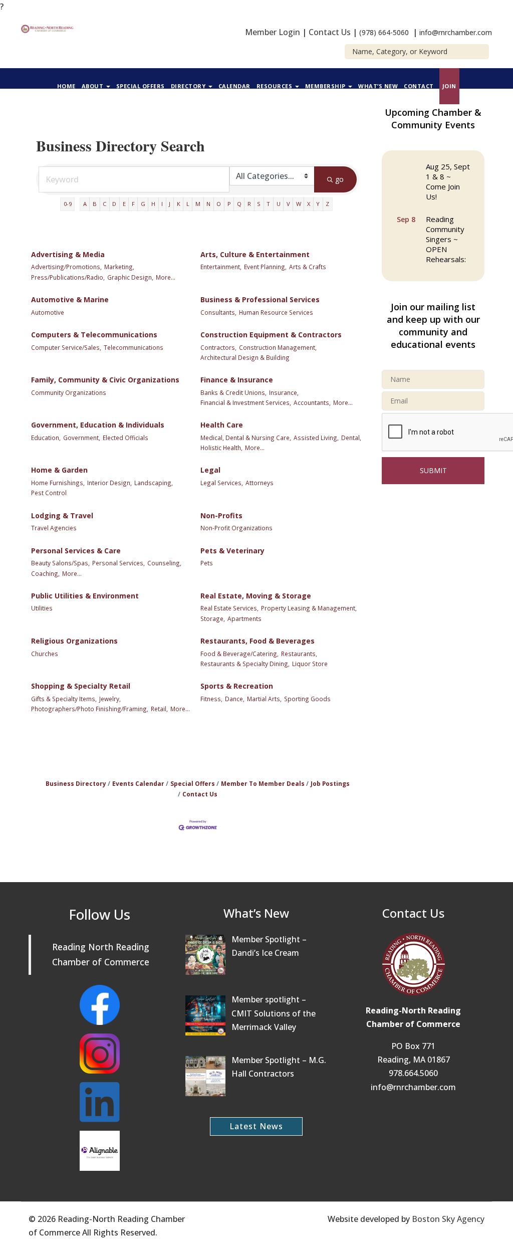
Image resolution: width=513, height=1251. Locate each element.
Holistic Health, (221, 448)
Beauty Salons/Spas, (60, 563)
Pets (206, 563)
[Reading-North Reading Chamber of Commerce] (48, 28)
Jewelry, (110, 699)
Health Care (221, 425)
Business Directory (76, 783)
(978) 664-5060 (384, 32)
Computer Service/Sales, (66, 347)
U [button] (279, 203)
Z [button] (327, 203)
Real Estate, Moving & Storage (255, 595)
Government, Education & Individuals (97, 425)
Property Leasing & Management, (309, 608)
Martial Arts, (264, 699)
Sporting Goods (307, 699)
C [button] (104, 203)
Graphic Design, (130, 277)
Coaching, (45, 573)
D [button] (114, 203)
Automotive (47, 312)
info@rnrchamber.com (455, 32)
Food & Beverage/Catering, (239, 654)
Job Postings (330, 783)
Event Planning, (265, 267)
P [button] (229, 203)
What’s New (378, 86)
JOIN (449, 86)
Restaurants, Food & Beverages (257, 641)
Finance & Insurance (236, 379)
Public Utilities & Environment (85, 595)
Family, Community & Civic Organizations (105, 379)
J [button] (169, 203)
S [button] (259, 203)
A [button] (85, 203)
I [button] (162, 203)
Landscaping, (153, 483)
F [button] (133, 203)
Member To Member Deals (263, 783)
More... (165, 277)
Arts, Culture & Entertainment (255, 254)
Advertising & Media (68, 254)
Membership (326, 86)
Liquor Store (310, 664)
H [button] (153, 203)
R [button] (249, 203)
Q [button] (239, 203)
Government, (81, 438)
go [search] (339, 179)
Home (66, 86)
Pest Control (49, 493)
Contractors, (218, 347)
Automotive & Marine (70, 299)
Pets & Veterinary (232, 550)
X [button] (308, 203)
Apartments (244, 618)
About (93, 86)
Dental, (351, 438)
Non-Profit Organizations (236, 528)
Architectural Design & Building (245, 357)
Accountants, (312, 402)
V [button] (288, 203)
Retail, (159, 709)
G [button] (143, 203)
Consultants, (218, 312)
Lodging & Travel (62, 515)
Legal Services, (221, 483)
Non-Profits (221, 515)
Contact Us (330, 32)
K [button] (178, 203)
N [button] (208, 203)
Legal (210, 470)
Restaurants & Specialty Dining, (245, 664)
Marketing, (119, 267)
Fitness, (211, 699)
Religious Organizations (74, 641)
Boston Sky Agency (448, 1218)
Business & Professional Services (260, 299)
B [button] (95, 203)
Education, (46, 438)
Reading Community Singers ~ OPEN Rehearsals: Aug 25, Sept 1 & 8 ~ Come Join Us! (448, 255)
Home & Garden (59, 470)
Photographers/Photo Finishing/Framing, (89, 709)
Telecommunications (133, 347)
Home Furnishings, (58, 483)
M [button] (197, 203)
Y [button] (318, 203)
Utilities (42, 608)
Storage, (212, 618)
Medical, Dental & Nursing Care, (245, 438)
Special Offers (140, 86)
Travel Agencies (54, 528)
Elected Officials (125, 438)
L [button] (187, 203)
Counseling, (164, 563)
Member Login (272, 32)
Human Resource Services (276, 312)
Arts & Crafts (307, 267)
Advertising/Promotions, (66, 267)
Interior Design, (109, 483)
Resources (275, 86)
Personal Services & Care (76, 550)
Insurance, (284, 392)
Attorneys (259, 483)
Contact (419, 86)
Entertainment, (220, 267)
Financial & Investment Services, (245, 402)
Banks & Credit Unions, (233, 392)
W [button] (298, 203)
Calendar (234, 86)
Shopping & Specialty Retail (80, 686)
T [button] (268, 203)
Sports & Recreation (236, 686)
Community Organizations (68, 392)
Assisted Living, (316, 438)
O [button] (218, 203)
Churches (44, 654)
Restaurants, (299, 654)
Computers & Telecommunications (94, 334)
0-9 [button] (68, 203)
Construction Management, (278, 347)
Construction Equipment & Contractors (271, 334)
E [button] (124, 203)
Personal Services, (118, 563)
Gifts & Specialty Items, (64, 699)
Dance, (234, 699)
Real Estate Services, (229, 608)
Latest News (256, 1126)
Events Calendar (138, 783)
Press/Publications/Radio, (68, 277)
